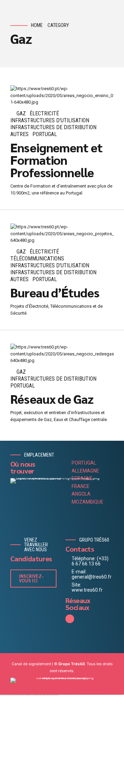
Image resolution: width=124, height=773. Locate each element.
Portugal (44, 134)
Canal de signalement (31, 663)
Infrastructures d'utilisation (49, 120)
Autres (19, 134)
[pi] (62, 680)
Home (37, 25)
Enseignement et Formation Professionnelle (56, 159)
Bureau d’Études (54, 292)
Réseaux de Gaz (51, 399)
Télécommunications (37, 258)
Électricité (44, 113)
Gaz (21, 113)
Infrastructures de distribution (53, 127)
